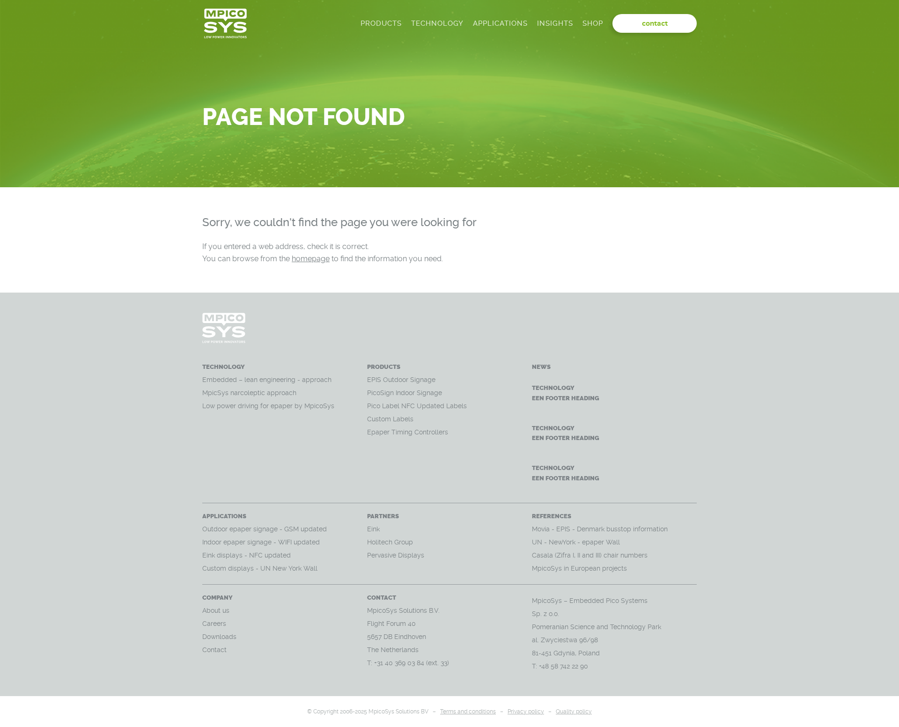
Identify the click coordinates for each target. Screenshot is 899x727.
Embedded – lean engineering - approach (267, 379)
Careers (214, 623)
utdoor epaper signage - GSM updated (267, 529)
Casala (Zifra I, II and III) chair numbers (590, 555)
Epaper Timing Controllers (407, 432)
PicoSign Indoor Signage (404, 393)
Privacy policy (526, 711)
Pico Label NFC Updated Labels (417, 406)
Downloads (219, 636)
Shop (592, 23)
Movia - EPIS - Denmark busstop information (600, 529)
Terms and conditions (468, 711)
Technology (437, 23)
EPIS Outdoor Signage (401, 379)
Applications (500, 23)
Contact (214, 650)
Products (381, 23)
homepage (311, 258)
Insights (555, 23)
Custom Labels (390, 419)
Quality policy (574, 711)
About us (215, 610)
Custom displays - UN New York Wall (259, 568)
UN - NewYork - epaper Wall (576, 542)
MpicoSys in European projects (579, 568)
